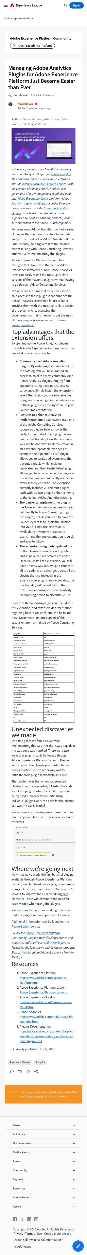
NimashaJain (25, 103)
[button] (21, 95)
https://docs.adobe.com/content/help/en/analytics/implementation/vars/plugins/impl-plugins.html (47, 1036)
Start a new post (35, 1096)
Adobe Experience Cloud (32, 198)
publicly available (23, 325)
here (15, 618)
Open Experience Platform (35, 45)
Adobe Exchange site (25, 926)
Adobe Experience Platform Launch (44, 184)
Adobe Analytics (61, 174)
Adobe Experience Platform (19, 18)
